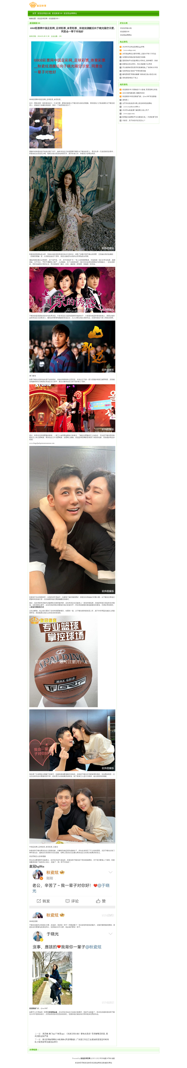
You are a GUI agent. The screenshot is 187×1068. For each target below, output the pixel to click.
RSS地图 (103, 1058)
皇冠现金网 (95, 1063)
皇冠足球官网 (42, 19)
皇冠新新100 (53, 19)
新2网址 (109, 1063)
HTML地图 (111, 1058)
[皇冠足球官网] (37, 8)
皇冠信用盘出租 (126, 28)
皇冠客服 (103, 1063)
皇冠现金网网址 (126, 35)
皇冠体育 (88, 1063)
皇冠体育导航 (80, 1063)
